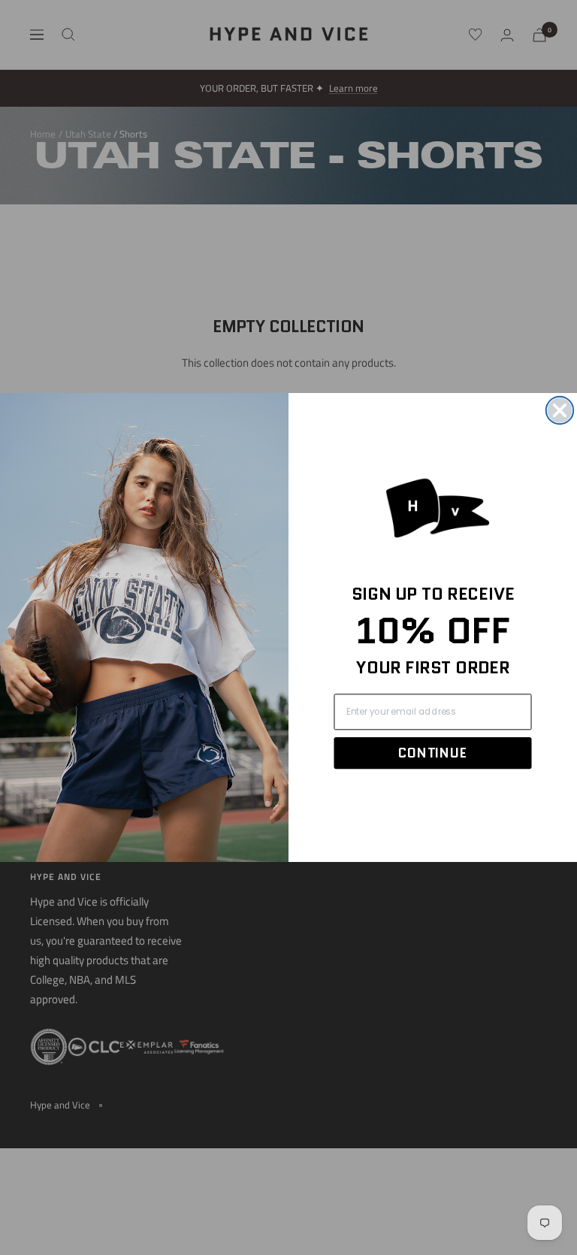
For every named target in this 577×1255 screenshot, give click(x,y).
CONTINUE (432, 752)
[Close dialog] (559, 410)
